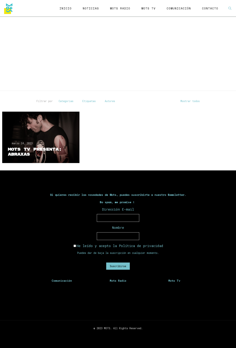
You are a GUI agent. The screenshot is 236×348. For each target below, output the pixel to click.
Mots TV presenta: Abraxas (35, 152)
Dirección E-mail (118, 209)
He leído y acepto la (120, 246)
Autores (110, 101)
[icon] (123, 334)
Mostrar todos (190, 101)
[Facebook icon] (112, 334)
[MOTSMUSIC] (9, 8)
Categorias (66, 101)
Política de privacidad (141, 246)
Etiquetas (89, 101)
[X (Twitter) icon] (116, 334)
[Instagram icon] (120, 334)
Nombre (118, 227)
